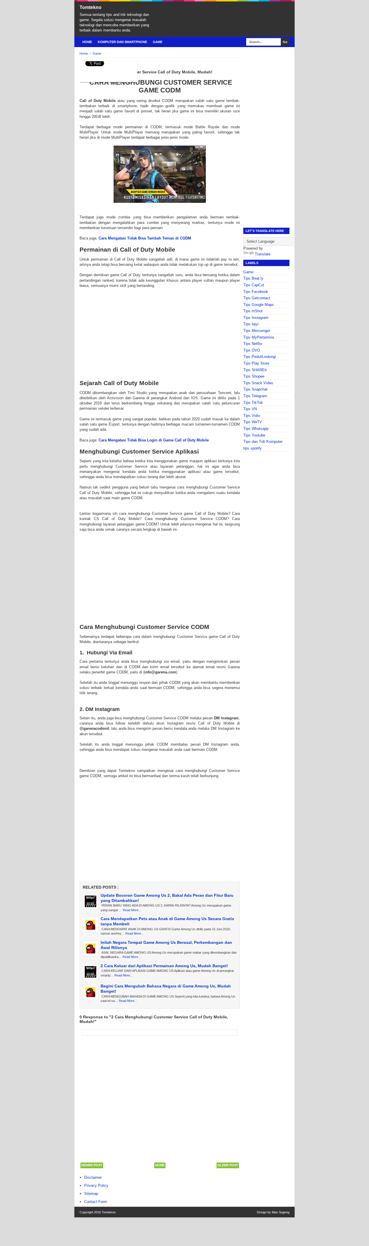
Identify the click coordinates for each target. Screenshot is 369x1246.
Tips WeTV (252, 422)
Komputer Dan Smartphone (122, 42)
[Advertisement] (160, 328)
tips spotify (252, 448)
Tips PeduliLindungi (259, 356)
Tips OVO (251, 350)
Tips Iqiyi (251, 324)
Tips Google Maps (258, 304)
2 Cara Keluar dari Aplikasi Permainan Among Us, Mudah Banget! (164, 965)
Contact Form (95, 1201)
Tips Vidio (251, 415)
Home (87, 42)
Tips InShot (253, 311)
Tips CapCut (253, 285)
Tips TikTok (253, 402)
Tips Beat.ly (253, 278)
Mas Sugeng (280, 1212)
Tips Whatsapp (255, 428)
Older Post (227, 1165)
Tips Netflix (252, 343)
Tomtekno (90, 7)
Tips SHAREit (255, 370)
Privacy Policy (96, 1185)
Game (157, 42)
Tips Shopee (253, 376)
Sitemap (91, 1193)
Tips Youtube (254, 435)
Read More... (132, 910)
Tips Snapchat (255, 389)
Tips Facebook (255, 291)
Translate (262, 254)
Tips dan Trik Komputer (263, 441)
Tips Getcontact (256, 298)
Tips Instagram (255, 317)
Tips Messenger (256, 330)
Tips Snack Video (258, 383)
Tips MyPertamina (258, 337)
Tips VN (250, 409)
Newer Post (91, 1165)
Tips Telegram (255, 396)
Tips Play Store (256, 363)
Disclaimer (93, 1177)
